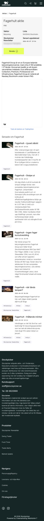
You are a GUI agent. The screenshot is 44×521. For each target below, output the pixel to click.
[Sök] (25, 3)
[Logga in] (30, 3)
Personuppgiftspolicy (9, 473)
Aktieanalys (7, 305)
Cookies (5, 485)
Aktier (4, 13)
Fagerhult (7, 169)
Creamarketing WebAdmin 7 (26, 518)
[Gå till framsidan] (6, 3)
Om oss (4, 491)
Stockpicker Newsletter (11, 310)
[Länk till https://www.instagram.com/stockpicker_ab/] (8, 508)
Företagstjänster (9, 497)
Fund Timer (6, 442)
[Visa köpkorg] (35, 3)
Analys (27, 305)
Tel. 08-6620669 (10, 391)
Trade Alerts (6, 448)
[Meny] (41, 3)
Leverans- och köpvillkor (11, 479)
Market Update (7, 454)
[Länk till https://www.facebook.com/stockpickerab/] (3, 508)
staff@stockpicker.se (11, 386)
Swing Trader (7, 436)
